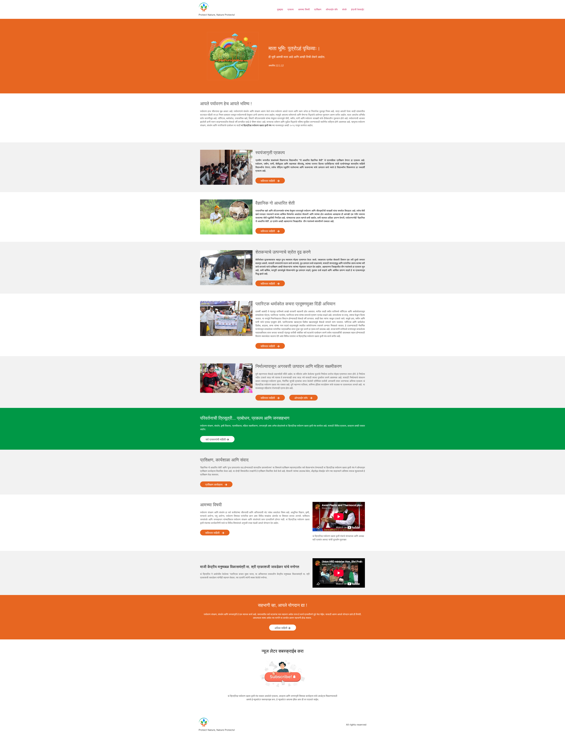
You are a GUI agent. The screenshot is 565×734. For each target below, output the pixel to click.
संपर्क (344, 9)
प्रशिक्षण (317, 9)
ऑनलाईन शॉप (332, 9)
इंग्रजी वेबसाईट (357, 9)
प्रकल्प (291, 9)
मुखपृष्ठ (280, 9)
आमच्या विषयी (304, 9)
